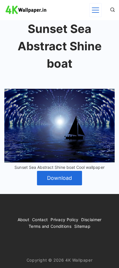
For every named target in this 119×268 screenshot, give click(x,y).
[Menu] (95, 10)
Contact (40, 219)
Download (59, 178)
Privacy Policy (64, 219)
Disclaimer (91, 219)
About (23, 219)
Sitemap (82, 226)
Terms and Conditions (50, 226)
